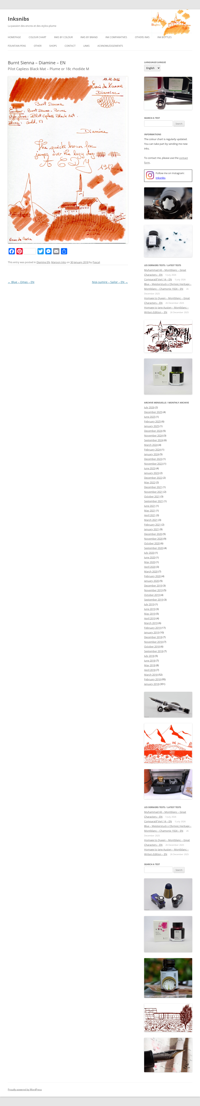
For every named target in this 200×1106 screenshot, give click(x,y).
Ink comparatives (116, 37)
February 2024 (152, 449)
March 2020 (151, 571)
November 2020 (153, 538)
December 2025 (153, 412)
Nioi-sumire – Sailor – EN (110, 282)
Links (86, 45)
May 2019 (149, 613)
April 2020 (149, 567)
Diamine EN (43, 262)
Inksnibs (18, 18)
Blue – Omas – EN (21, 282)
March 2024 (151, 445)
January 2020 (151, 581)
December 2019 (153, 585)
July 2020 (149, 552)
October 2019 (152, 595)
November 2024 (153, 435)
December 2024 (153, 431)
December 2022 (153, 477)
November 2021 (153, 492)
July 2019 (149, 604)
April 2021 (149, 515)
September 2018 (153, 651)
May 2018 (149, 665)
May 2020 (149, 562)
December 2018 (153, 637)
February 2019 (152, 627)
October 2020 (152, 543)
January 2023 (151, 473)
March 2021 (151, 520)
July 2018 (149, 656)
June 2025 (149, 416)
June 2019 (149, 609)
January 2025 (151, 426)
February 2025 (152, 421)
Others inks (142, 37)
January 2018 (151, 684)
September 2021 (153, 501)
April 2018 (149, 670)
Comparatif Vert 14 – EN (158, 279)
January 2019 (151, 632)
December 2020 (153, 534)
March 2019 (151, 623)
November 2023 (153, 463)
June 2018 (149, 660)
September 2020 (153, 548)
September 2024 (153, 440)
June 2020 (149, 557)
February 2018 (152, 679)
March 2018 (151, 674)
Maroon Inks (58, 262)
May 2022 (149, 482)
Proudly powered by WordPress (25, 1089)
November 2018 (153, 642)
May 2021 (149, 510)
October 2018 (152, 646)
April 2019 (149, 618)
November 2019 (153, 590)
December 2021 (153, 487)
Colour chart (37, 37)
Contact (70, 45)
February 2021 (152, 524)
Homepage (14, 37)
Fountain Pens (17, 45)
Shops (53, 45)
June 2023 (149, 468)
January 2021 (151, 529)
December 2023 (153, 459)
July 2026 (149, 407)
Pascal (96, 262)
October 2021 (152, 496)
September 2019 (153, 599)
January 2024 (151, 454)
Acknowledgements (110, 45)
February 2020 (152, 576)
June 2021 (149, 506)
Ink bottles (164, 37)
